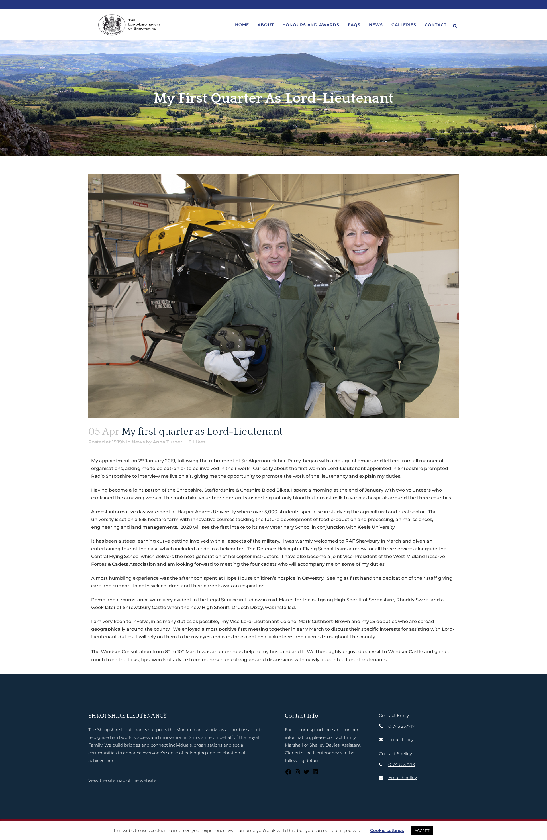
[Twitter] (306, 773)
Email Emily (401, 739)
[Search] (455, 25)
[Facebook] (288, 773)
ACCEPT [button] (422, 830)
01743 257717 (401, 726)
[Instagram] (297, 773)
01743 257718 (401, 764)
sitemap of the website (132, 780)
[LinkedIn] (315, 773)
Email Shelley (402, 777)
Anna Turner (167, 442)
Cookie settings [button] (387, 830)
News (138, 442)
